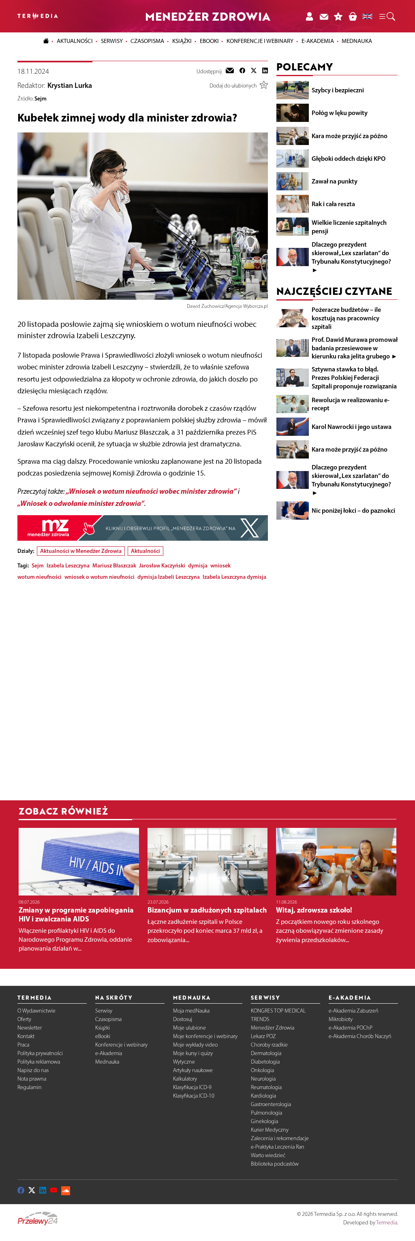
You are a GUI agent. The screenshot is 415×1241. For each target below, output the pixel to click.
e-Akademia (108, 1053)
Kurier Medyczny (270, 1129)
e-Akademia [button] (318, 41)
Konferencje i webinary (121, 1044)
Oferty (24, 1019)
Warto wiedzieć (268, 1155)
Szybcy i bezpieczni (338, 90)
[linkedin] (265, 71)
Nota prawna (31, 1078)
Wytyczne (184, 1061)
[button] (386, 16)
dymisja (198, 565)
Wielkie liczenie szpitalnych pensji (349, 226)
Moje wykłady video (195, 1044)
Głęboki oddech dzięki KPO (348, 158)
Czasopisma (108, 1019)
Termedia (386, 1222)
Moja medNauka (191, 1010)
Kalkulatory (185, 1078)
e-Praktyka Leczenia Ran (277, 1146)
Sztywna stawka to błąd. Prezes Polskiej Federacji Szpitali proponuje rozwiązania (354, 377)
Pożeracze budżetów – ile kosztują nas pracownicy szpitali (346, 318)
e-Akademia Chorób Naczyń (360, 1036)
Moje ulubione (189, 1027)
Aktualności (145, 550)
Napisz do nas (33, 1070)
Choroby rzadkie (269, 1044)
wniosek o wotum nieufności (99, 576)
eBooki (209, 41)
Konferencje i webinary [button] (260, 41)
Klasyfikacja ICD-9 (192, 1087)
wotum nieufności (39, 576)
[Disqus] (142, 688)
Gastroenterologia (271, 1104)
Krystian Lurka (69, 85)
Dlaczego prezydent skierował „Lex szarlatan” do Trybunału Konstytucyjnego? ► (351, 256)
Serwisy (103, 1010)
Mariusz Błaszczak (114, 565)
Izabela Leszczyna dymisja (234, 576)
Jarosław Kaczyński (162, 565)
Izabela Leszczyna (68, 565)
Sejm (40, 98)
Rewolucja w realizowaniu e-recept (350, 404)
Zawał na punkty (334, 181)
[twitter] (254, 71)
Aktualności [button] (75, 41)
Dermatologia (266, 1053)
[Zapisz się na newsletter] (323, 16)
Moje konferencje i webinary (205, 1036)
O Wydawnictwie (36, 1010)
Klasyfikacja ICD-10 (193, 1095)
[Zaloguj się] (309, 16)
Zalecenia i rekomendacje (280, 1138)
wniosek (220, 565)
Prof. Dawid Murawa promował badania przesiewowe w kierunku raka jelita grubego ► (355, 347)
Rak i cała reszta (333, 204)
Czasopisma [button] (147, 41)
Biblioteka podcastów (275, 1163)
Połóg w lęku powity (340, 113)
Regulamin (29, 1087)
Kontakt (25, 1036)
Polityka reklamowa (38, 1061)
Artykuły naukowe (193, 1070)
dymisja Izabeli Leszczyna (168, 576)
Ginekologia (264, 1121)
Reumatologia (266, 1087)
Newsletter (29, 1027)
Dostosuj (182, 1019)
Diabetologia (265, 1061)
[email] (230, 71)
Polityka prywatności (40, 1053)
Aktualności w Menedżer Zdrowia (81, 550)
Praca (23, 1044)
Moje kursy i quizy (193, 1053)
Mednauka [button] (357, 41)
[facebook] (242, 71)
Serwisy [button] (112, 41)
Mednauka (107, 1061)
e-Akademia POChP (350, 1027)
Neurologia (263, 1078)
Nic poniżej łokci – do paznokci (353, 510)
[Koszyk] (352, 16)
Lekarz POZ (263, 1036)
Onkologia (262, 1070)
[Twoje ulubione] (338, 16)
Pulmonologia (266, 1112)
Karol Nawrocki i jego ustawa (351, 426)
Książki (182, 41)
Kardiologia (263, 1095)
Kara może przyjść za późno (349, 136)
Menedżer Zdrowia (272, 1027)
